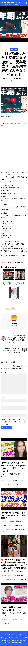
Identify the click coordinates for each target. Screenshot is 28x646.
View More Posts (14, 326)
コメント (4, 372)
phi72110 (5, 78)
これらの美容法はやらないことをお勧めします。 (13, 608)
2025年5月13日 (16, 78)
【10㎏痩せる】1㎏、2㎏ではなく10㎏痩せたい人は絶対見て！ (13, 515)
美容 (13, 308)
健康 (8, 308)
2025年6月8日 (7, 485)
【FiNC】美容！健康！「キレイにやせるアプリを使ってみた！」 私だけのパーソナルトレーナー (14, 466)
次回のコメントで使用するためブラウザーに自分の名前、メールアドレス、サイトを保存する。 (14, 422)
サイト (3, 412)
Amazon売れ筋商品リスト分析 (14, 634)
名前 (3, 397)
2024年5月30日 (7, 624)
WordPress (22, 640)
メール (4, 405)
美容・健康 (14, 49)
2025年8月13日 (7, 579)
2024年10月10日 (7, 529)
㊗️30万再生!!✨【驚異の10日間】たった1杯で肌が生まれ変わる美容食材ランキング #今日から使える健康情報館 (14, 563)
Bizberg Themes (18, 642)
